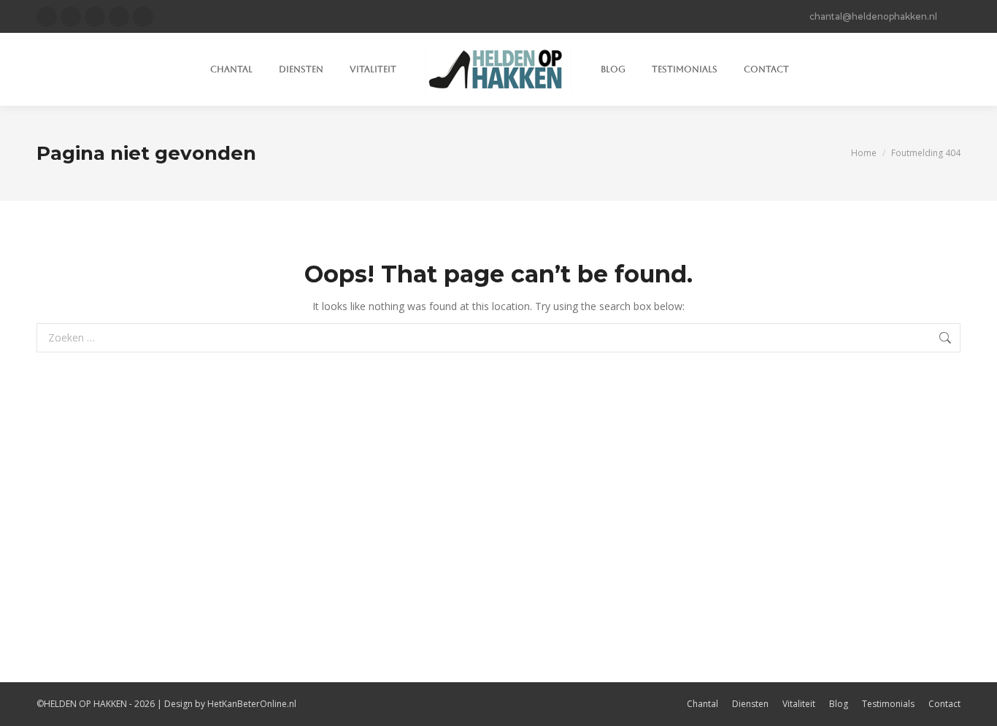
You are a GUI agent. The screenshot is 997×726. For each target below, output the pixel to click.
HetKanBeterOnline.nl (251, 704)
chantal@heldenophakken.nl (873, 16)
